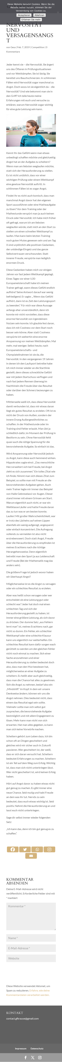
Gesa (13, 47)
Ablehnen (39, 15)
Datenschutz (37, 1048)
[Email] (31, 856)
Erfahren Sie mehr (31, 19)
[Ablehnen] (58, 12)
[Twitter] (25, 849)
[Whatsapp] (37, 849)
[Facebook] (13, 849)
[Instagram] (49, 849)
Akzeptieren (24, 15)
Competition (37, 47)
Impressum (20, 1048)
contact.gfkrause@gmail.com (22, 1018)
